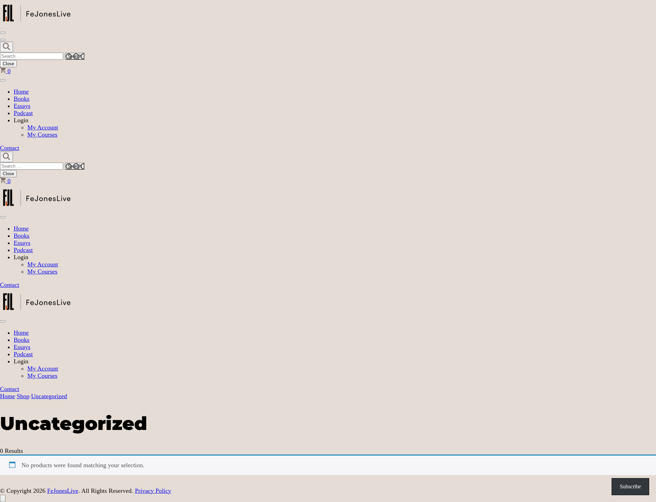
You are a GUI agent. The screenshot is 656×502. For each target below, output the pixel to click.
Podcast (23, 113)
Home (21, 91)
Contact (9, 147)
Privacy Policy (153, 490)
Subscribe (630, 486)
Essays (22, 105)
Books (21, 98)
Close (8, 63)
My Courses (42, 134)
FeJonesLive (62, 490)
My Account (42, 127)
